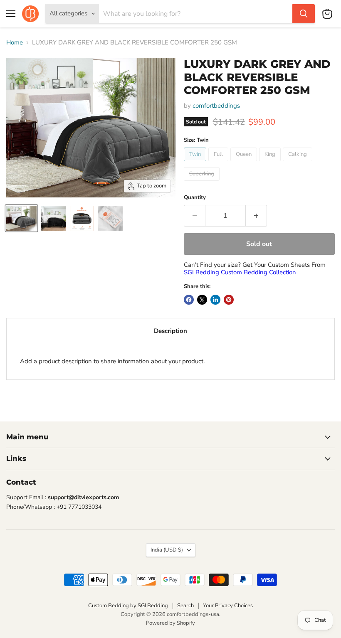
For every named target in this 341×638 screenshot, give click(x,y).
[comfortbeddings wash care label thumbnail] (110, 218)
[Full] (219, 163)
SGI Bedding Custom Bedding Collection (240, 272)
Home (14, 42)
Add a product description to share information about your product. (112, 361)
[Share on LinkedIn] (215, 300)
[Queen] (244, 163)
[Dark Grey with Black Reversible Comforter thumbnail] (81, 218)
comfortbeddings (216, 105)
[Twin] (196, 163)
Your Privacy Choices (228, 605)
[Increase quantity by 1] (256, 216)
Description (170, 331)
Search (185, 605)
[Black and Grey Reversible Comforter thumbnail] (21, 218)
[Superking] (203, 183)
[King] (271, 163)
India (167, 550)
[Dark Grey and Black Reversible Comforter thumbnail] (53, 218)
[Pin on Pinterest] (229, 300)
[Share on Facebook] (189, 300)
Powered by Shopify (170, 623)
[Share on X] (202, 300)
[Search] (303, 13)
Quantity (195, 198)
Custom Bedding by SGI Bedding (128, 605)
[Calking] (298, 163)
